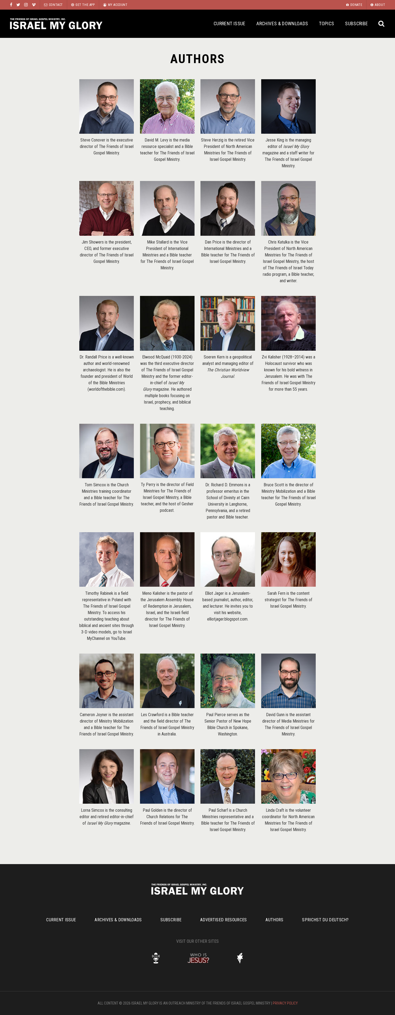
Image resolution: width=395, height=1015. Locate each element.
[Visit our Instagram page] (26, 5)
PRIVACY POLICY (285, 1003)
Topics (326, 23)
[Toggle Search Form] (381, 24)
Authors (274, 919)
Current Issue (230, 23)
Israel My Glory (56, 23)
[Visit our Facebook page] (11, 5)
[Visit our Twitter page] (18, 5)
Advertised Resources (223, 919)
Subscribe (356, 23)
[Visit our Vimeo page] (34, 5)
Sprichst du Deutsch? (325, 919)
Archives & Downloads (282, 23)
